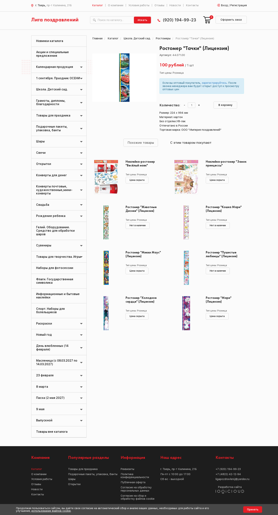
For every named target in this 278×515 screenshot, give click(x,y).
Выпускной (44, 420)
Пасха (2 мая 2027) (50, 398)
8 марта (42, 386)
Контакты (192, 5)
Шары (40, 141)
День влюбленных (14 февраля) (52, 347)
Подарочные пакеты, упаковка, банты (52, 128)
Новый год (44, 334)
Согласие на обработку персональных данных (136, 489)
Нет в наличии (138, 225)
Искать (142, 20)
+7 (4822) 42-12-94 (228, 474)
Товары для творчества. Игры (58, 257)
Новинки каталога (49, 41)
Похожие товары (140, 142)
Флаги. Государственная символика (54, 280)
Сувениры (43, 245)
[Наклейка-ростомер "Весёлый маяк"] (106, 177)
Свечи (41, 153)
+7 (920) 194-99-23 (228, 469)
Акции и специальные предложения (52, 53)
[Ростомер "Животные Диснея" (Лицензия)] (106, 222)
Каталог (97, 5)
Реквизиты (127, 469)
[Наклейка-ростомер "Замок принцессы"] (186, 177)
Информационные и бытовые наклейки (58, 295)
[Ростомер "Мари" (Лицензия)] (186, 313)
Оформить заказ (231, 19)
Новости (175, 5)
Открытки (43, 164)
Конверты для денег (51, 175)
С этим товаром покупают (190, 142)
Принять (252, 509)
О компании (115, 5)
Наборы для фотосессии (54, 268)
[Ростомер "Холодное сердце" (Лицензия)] (106, 313)
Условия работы (138, 5)
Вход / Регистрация (234, 5)
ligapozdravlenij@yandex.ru (232, 479)
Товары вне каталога (52, 431)
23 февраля (45, 375)
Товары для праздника (53, 115)
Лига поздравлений (54, 20)
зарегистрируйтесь (214, 82)
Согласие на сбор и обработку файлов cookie (138, 497)
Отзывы (159, 5)
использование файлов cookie (51, 510)
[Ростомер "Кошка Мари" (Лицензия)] (186, 222)
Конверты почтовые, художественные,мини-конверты (54, 190)
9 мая (40, 409)
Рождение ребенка (50, 216)
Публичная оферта (133, 482)
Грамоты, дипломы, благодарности (50, 102)
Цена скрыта (137, 180)
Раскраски (44, 323)
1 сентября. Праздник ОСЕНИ (58, 78)
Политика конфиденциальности (135, 476)
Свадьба (42, 205)
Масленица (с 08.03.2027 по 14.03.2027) (56, 362)
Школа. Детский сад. (52, 89)
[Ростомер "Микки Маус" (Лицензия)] (106, 268)
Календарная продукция (54, 67)
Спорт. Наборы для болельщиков (50, 310)
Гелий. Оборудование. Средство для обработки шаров (55, 230)
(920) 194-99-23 (179, 20)
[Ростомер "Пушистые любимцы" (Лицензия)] (186, 268)
